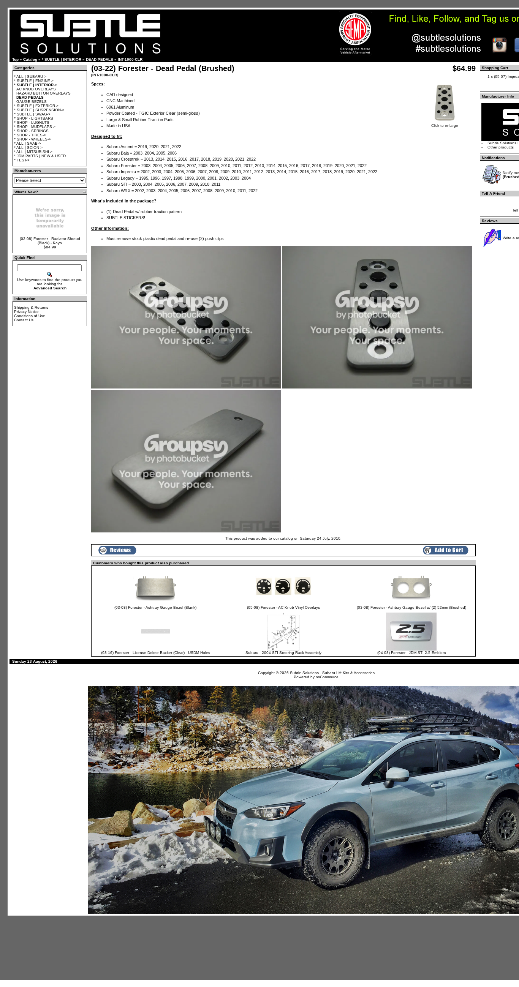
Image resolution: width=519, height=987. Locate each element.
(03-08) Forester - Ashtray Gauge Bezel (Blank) (155, 607)
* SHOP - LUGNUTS (31, 122)
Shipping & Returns (31, 307)
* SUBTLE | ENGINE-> (34, 81)
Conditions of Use (29, 316)
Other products (500, 147)
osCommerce (327, 677)
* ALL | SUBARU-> (30, 76)
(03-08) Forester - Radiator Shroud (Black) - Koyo (50, 241)
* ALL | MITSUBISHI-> (33, 152)
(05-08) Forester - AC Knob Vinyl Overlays (283, 607)
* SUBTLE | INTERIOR (61, 59)
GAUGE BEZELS (31, 101)
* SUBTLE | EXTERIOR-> (36, 106)
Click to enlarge (444, 125)
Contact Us (23, 320)
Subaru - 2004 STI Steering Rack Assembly (283, 653)
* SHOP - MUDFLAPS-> (34, 127)
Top (15, 59)
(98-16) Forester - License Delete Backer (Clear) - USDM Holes (155, 653)
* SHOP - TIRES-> (30, 135)
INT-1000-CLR (130, 59)
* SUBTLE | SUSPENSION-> (39, 110)
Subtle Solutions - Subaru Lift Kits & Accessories (332, 673)
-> (35, 85)
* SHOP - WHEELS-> (32, 139)
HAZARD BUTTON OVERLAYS (43, 93)
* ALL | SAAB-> (27, 143)
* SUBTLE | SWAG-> (32, 114)
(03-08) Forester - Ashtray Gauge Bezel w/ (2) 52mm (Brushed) (411, 607)
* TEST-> (22, 160)
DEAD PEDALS (99, 59)
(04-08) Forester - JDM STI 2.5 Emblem (411, 653)
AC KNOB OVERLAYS (36, 89)
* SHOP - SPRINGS (31, 131)
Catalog (30, 59)
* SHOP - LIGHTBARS (33, 118)
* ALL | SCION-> (28, 147)
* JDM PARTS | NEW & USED (40, 156)
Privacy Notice (26, 312)
